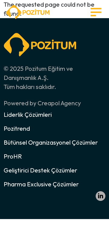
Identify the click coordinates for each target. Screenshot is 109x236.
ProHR (13, 156)
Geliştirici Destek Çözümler (40, 170)
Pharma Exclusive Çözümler (41, 184)
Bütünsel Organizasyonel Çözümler (51, 142)
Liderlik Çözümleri (28, 114)
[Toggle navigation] (96, 12)
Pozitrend (17, 128)
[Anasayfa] (28, 11)
